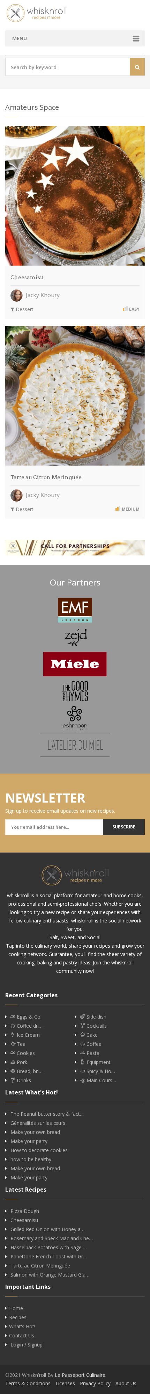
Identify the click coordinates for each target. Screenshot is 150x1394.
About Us (125, 1383)
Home (16, 1308)
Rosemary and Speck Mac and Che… (51, 1238)
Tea (20, 1044)
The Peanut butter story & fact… (47, 1114)
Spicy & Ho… (100, 1071)
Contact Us (21, 1335)
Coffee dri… (29, 1026)
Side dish (95, 1017)
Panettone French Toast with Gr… (48, 1256)
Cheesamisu (27, 277)
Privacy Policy (95, 1383)
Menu (19, 38)
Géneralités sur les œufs (37, 1123)
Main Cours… (100, 1080)
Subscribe (123, 827)
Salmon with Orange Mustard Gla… (49, 1275)
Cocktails (96, 1026)
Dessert (23, 309)
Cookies (25, 1053)
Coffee (93, 1044)
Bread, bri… (29, 1071)
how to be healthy (30, 1159)
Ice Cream (27, 1035)
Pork (21, 1062)
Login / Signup (26, 1345)
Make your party (28, 1141)
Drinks (23, 1080)
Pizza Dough (24, 1211)
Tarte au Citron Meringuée (46, 477)
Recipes (18, 1317)
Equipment (98, 1062)
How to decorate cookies (39, 1150)
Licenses (65, 1383)
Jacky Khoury (42, 295)
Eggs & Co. (28, 1017)
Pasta (92, 1053)
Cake (91, 1035)
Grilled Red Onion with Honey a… (47, 1229)
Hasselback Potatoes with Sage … (48, 1247)
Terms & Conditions (28, 1383)
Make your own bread (35, 1132)
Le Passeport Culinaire (80, 1375)
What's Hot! (22, 1326)
